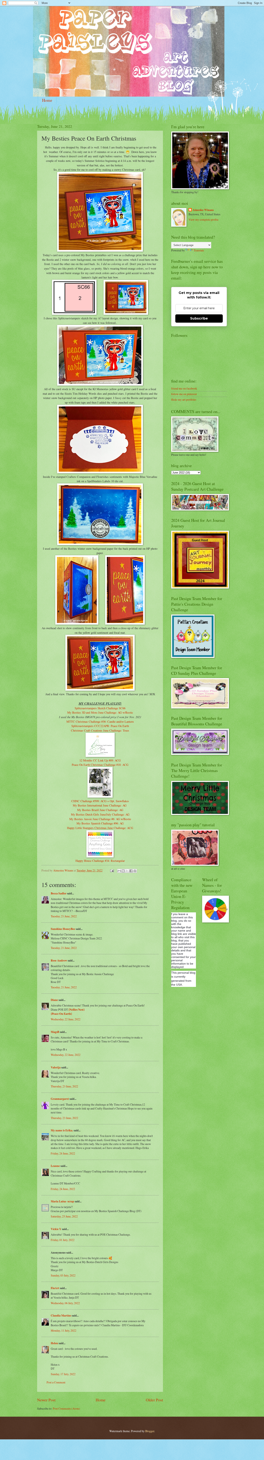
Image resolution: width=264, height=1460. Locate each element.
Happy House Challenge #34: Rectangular (100, 861)
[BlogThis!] (123, 871)
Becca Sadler (58, 893)
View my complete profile (203, 219)
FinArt (55, 1288)
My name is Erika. (62, 1130)
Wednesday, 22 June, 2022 (65, 1019)
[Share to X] (127, 871)
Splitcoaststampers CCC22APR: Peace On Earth (100, 726)
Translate (199, 250)
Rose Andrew (59, 960)
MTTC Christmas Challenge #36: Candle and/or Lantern (100, 721)
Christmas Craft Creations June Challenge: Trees (100, 730)
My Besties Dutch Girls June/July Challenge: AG (100, 814)
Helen (54, 1343)
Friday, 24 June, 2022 (63, 1153)
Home (47, 100)
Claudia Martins (61, 1315)
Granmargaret (60, 1099)
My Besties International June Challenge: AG (100, 805)
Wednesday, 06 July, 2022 (65, 1303)
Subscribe (199, 318)
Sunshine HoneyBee (63, 929)
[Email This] (119, 871)
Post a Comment (56, 1382)
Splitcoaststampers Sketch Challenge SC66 (100, 708)
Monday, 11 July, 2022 (63, 1330)
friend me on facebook (184, 388)
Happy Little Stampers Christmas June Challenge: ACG (100, 828)
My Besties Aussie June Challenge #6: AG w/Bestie (100, 819)
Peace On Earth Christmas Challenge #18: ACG (100, 765)
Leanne (55, 1166)
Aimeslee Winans (203, 210)
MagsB (55, 1032)
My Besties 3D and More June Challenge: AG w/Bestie (100, 712)
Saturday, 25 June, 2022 (64, 1216)
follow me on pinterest (184, 394)
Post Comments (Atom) (66, 1408)
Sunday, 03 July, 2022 (63, 1275)
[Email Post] (112, 870)
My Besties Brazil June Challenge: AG (100, 810)
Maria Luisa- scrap (62, 1201)
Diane (54, 1000)
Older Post (154, 1399)
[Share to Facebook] (131, 871)
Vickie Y (56, 1229)
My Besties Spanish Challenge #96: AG (100, 823)
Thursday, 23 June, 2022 (64, 1086)
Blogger (149, 1431)
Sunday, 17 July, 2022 (63, 1374)
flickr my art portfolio (183, 399)
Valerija (56, 1067)
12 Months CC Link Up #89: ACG (100, 760)
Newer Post (46, 1399)
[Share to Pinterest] (135, 871)
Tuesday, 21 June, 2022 (64, 916)
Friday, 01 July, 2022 (62, 1240)
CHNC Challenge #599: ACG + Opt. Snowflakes (100, 801)
